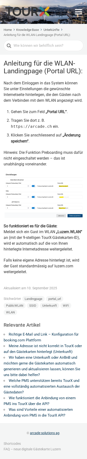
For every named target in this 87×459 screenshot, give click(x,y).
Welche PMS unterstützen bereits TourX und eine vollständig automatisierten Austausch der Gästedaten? (42, 386)
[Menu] (78, 11)
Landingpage (33, 299)
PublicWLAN (14, 305)
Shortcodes (12, 444)
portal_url (54, 299)
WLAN (10, 312)
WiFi (66, 305)
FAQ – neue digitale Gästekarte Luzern (32, 449)
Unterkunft (49, 305)
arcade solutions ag (44, 433)
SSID (32, 305)
